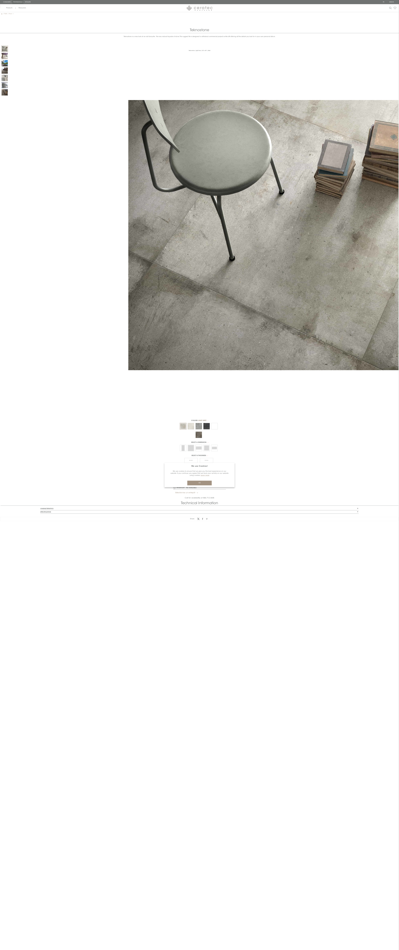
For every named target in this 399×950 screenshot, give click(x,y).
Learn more (205, 475)
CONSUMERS (7, 2)
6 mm (191, 460)
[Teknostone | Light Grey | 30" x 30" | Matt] (5, 49)
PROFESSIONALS (18, 2)
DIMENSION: (199, 442)
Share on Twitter (198, 519)
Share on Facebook (202, 519)
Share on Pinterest (207, 519)
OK (199, 483)
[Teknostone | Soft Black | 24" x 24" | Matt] (5, 63)
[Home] (2, 13)
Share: (192, 519)
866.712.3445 (208, 498)
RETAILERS (28, 2)
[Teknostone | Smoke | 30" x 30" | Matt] (5, 85)
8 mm (206, 460)
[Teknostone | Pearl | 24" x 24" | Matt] (5, 56)
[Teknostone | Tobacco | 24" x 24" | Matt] (5, 70)
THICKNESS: (198, 455)
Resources (22, 8)
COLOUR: (199, 420)
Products (9, 8)
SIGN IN (391, 2)
